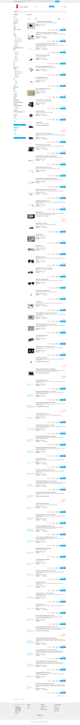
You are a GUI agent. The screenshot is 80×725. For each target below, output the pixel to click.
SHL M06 (16, 83)
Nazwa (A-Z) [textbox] (29, 18)
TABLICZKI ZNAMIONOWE (18, 105)
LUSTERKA (15, 99)
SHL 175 (16, 80)
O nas (28, 706)
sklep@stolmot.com (18, 711)
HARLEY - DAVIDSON (17, 29)
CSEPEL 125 (16, 23)
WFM (14, 88)
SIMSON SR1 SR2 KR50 (18, 71)
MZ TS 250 (16, 57)
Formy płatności (56, 709)
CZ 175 (15, 24)
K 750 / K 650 (16, 46)
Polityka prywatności (44, 709)
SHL (14, 79)
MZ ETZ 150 (16, 59)
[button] (28, 705)
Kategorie (16, 11)
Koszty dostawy (56, 706)
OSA (14, 65)
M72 (14, 62)
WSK (14, 90)
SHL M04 (16, 82)
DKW (14, 26)
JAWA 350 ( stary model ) (18, 41)
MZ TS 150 (16, 56)
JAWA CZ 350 (16, 44)
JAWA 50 (16, 37)
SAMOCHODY (16, 108)
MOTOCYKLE (16, 107)
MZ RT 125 (16, 51)
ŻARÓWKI (15, 104)
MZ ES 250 (16, 54)
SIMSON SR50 (17, 77)
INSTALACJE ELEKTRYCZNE (18, 102)
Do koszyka (62, 41)
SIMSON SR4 (16, 74)
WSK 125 (16, 91)
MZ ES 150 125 (17, 53)
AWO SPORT (16, 18)
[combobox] (32, 19)
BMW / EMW (16, 21)
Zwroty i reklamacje (43, 706)
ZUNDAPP (15, 94)
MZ (14, 50)
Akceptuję (57, 1)
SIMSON (15, 68)
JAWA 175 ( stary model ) (18, 38)
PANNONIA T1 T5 (16, 67)
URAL (14, 85)
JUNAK (15, 34)
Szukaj (20, 124)
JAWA (15, 35)
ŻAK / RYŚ (15, 96)
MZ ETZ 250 (16, 60)
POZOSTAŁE (16, 110)
